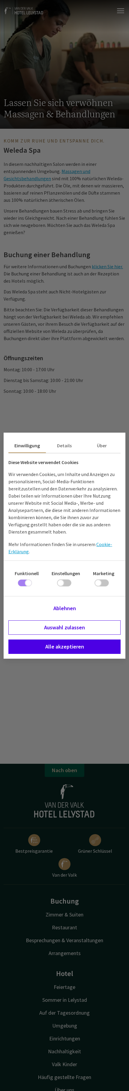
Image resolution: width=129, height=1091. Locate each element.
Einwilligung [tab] (27, 445)
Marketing (103, 573)
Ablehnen (64, 608)
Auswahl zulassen (64, 627)
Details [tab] (64, 445)
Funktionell (27, 573)
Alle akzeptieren (64, 646)
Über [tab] (102, 445)
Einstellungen (66, 573)
